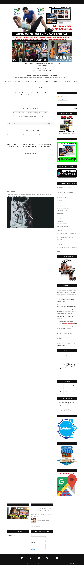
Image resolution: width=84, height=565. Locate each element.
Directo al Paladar (32, 116)
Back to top (73, 563)
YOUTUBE (60, 393)
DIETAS (27, 116)
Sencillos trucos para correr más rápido (39, 529)
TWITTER (59, 216)
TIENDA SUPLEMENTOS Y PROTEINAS (65, 242)
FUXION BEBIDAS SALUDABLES (64, 189)
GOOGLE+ (73, 393)
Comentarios (61, 99)
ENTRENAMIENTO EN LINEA (63, 208)
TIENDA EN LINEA (16, 1)
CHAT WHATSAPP (61, 205)
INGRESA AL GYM (43, 1)
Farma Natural (33, 1)
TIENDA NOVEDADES (36, 81)
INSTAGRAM (60, 213)
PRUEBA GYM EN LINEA (62, 197)
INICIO (58, 251)
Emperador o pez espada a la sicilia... (29, 145)
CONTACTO (50, 1)
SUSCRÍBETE (17, 81)
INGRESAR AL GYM (7, 81)
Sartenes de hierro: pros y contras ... (45, 145)
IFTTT (37, 116)
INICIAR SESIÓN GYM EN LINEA (64, 187)
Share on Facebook (19, 112)
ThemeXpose (18, 563)
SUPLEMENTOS (68, 81)
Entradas (61, 96)
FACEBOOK (59, 218)
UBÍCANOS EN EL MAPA (62, 210)
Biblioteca (60, 387)
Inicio (8, 1)
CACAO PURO (65, 1)
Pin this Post (44, 112)
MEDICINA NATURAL (57, 81)
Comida (23, 116)
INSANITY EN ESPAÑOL (62, 223)
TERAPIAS (76, 81)
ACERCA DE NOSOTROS (62, 226)
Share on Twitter (32, 112)
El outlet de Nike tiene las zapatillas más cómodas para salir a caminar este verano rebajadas (27, 193)
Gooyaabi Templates (32, 563)
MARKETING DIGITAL (62, 244)
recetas (41, 116)
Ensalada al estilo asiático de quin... (13, 145)
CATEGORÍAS (58, 1)
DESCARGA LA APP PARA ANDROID (65, 192)
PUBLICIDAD (60, 221)
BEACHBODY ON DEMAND (63, 202)
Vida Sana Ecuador (70, 410)
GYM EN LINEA (24, 1)
